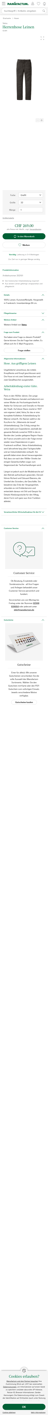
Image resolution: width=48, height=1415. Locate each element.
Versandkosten (35, 229)
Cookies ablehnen (9, 1412)
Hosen (16, 18)
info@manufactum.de (24, 610)
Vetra (24, 324)
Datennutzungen (9, 1387)
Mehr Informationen (38, 1412)
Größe (12, 202)
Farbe (12, 195)
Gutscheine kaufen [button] (24, 702)
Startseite (7, 18)
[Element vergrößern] (41, 120)
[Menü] (4, 3)
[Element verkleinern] (37, 120)
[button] (42, 38)
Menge (12, 210)
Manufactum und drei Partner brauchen (22, 1381)
